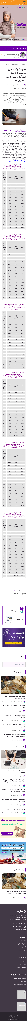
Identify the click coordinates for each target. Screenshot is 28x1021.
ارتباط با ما (23, 964)
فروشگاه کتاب (22, 950)
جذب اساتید (22, 981)
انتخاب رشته (22, 947)
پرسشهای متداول (21, 967)
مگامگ (23, 65)
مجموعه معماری (15, 65)
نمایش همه (4, 48)
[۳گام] (20, 7)
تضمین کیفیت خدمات (20, 984)
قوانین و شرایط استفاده (20, 978)
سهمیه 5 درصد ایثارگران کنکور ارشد (17, 161)
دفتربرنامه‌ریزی (22, 944)
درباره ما (23, 961)
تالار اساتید (23, 941)
